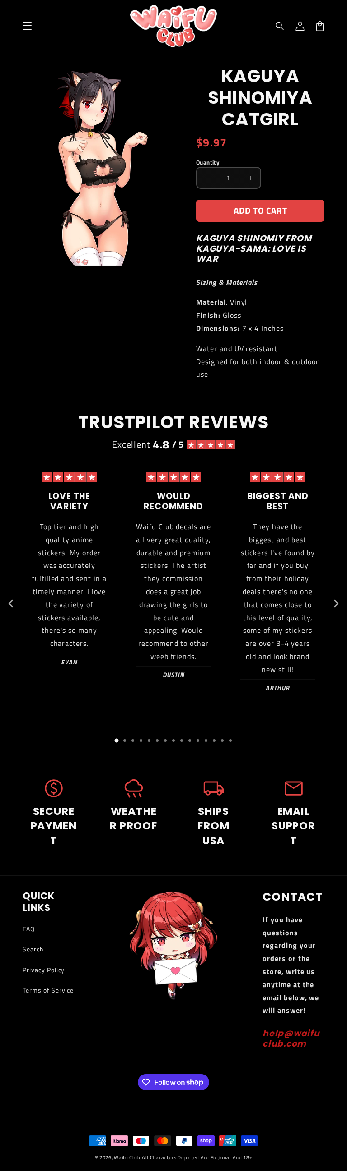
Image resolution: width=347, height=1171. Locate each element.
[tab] (117, 740)
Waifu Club (127, 1157)
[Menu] (27, 26)
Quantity (208, 162)
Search (33, 949)
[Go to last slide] (11, 603)
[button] (280, 26)
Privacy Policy (44, 969)
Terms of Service (48, 990)
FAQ (29, 928)
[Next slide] (335, 603)
